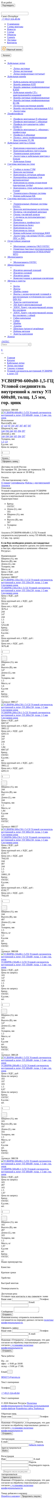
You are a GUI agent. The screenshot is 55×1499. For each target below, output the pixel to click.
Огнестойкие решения (18, 241)
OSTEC (5, 341)
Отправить (7, 1314)
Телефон (44, 1330)
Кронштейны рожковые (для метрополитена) (27, 178)
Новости (11, 29)
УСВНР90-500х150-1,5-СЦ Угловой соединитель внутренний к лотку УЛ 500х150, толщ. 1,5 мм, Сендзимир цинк (25, 840)
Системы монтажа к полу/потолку (24, 198)
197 (13, 425)
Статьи (10, 32)
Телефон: (44, 1299)
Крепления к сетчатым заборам (29, 174)
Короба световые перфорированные (31, 97)
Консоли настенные (23, 172)
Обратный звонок (14, 50)
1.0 (6, 441)
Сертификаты (17, 483)
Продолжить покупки (31, 1496)
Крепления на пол (22, 227)
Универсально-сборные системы (29, 193)
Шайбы (17, 323)
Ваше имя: (6, 1299)
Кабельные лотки (16, 63)
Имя (3, 1459)
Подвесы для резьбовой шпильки (30, 212)
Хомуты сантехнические (25, 302)
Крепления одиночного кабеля (28, 148)
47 (2, 425)
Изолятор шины (21, 275)
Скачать (11, 37)
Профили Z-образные (24, 135)
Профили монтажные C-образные (30, 121)
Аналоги (5, 485)
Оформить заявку (10, 461)
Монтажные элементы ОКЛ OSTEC (31, 246)
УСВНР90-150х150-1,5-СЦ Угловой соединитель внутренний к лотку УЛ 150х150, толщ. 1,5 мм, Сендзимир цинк (25, 590)
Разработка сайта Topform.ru (30, 1408)
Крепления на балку (23, 225)
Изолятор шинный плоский (27, 270)
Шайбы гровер (20, 291)
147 (6, 425)
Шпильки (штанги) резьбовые (28, 328)
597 (29, 425)
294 (19, 431)
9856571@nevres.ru (10, 1377)
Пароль (39, 1441)
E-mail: (32, 1334)
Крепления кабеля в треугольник (30, 151)
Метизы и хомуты (16, 281)
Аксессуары (19, 111)
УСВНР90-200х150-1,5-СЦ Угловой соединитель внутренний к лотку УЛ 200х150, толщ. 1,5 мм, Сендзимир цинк (25, 715)
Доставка (11, 40)
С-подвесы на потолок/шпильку (29, 217)
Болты (16, 286)
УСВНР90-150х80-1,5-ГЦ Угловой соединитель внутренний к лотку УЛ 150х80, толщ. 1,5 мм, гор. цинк (26, 965)
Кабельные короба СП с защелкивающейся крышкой (27, 93)
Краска (11, 336)
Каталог (6, 55)
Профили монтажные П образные (30, 119)
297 (17, 425)
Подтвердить (8, 5)
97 (9, 425)
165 (15, 431)
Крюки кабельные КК (24, 196)
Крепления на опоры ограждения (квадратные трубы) (30, 184)
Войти (5, 1451)
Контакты (12, 42)
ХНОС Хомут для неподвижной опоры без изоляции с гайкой (33, 314)
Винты (16, 289)
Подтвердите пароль (39, 1465)
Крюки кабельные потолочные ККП (31, 233)
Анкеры (17, 326)
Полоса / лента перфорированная (30, 137)
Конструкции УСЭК (23, 140)
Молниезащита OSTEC (25, 262)
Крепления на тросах (24, 230)
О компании (13, 24)
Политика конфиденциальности (19, 1404)
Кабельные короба (16, 76)
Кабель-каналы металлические (28, 82)
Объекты (11, 34)
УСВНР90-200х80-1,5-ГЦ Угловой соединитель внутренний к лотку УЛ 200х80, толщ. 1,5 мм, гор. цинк (26, 1068)
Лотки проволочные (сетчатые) (29, 74)
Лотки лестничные (22, 71)
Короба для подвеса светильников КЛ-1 (33, 108)
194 (7, 431)
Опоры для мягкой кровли (26, 214)
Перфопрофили (15, 113)
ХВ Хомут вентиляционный (27, 304)
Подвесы (17, 220)
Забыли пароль (36, 1445)
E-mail (4, 1441)
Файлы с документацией (37, 483)
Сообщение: (7, 1311)
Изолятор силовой (22, 273)
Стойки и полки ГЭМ (24, 169)
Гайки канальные (22, 318)
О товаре (5, 483)
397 (21, 425)
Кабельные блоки (22, 161)
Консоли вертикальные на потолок (31, 209)
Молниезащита (15, 257)
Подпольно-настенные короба (28, 105)
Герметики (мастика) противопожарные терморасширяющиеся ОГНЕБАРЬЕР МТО (33, 252)
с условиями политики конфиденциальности (17, 1346)
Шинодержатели (15, 265)
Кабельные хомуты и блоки (21, 143)
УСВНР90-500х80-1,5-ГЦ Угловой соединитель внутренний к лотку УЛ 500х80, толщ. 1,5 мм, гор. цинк (26, 1172)
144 (3, 431)
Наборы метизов (21, 331)
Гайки (16, 320)
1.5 (2, 441)
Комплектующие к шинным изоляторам (33, 278)
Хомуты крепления (23, 334)
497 (25, 425)
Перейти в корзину (10, 1496)
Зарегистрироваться (11, 1477)
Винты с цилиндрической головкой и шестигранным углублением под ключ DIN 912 (32, 297)
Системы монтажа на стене (21, 164)
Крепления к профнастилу (26, 222)
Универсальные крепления (26, 153)
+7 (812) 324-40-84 (10, 1393)
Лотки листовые (21, 68)
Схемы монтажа (15, 26)
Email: (32, 1302)
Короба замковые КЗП (24, 84)
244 (11, 431)
